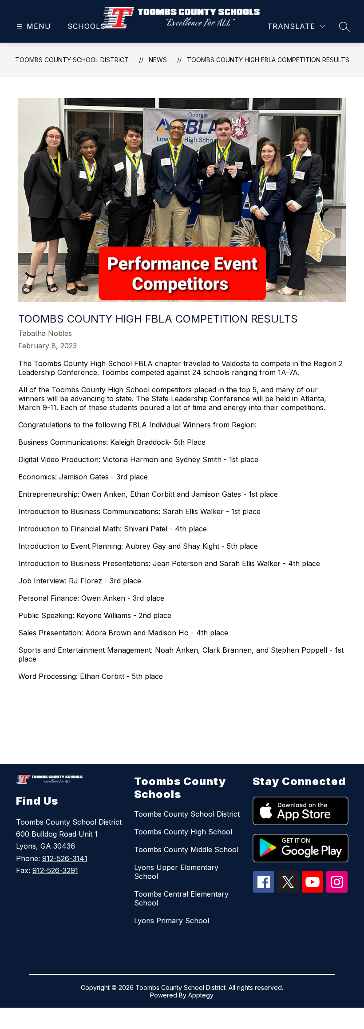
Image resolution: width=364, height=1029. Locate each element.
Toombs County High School (183, 831)
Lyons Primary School (171, 920)
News (158, 60)
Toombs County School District (72, 60)
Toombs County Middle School (186, 849)
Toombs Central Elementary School (181, 898)
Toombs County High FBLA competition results (268, 60)
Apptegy (201, 995)
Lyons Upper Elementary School (176, 872)
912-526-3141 (64, 858)
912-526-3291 (55, 870)
